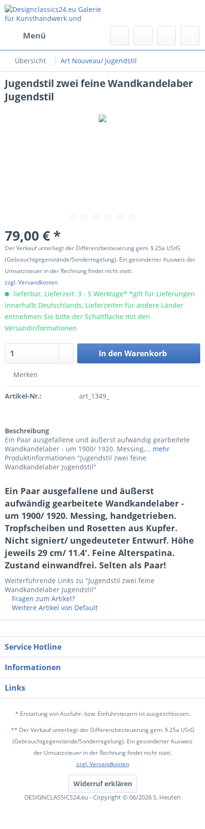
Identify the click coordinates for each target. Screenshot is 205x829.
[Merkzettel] (143, 35)
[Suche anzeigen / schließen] (119, 35)
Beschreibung (27, 430)
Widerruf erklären (102, 783)
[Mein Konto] (166, 35)
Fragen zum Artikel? (42, 598)
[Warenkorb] (189, 35)
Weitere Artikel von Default (54, 607)
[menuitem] (25, 35)
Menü (34, 35)
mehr (160, 448)
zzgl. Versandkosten (31, 282)
